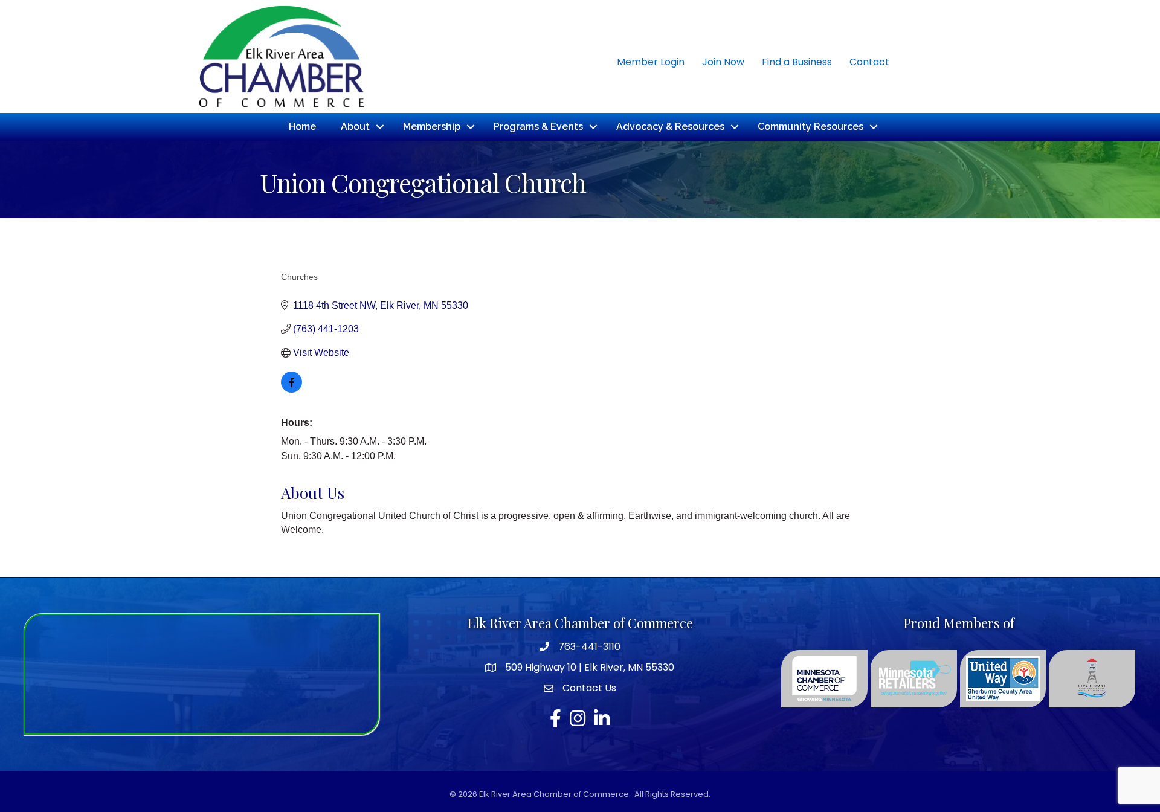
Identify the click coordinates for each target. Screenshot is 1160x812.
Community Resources (810, 126)
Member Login (651, 62)
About (355, 126)
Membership (431, 126)
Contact (869, 62)
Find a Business (797, 62)
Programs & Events (538, 126)
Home (302, 126)
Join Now (723, 62)
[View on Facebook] (291, 389)
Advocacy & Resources (670, 126)
